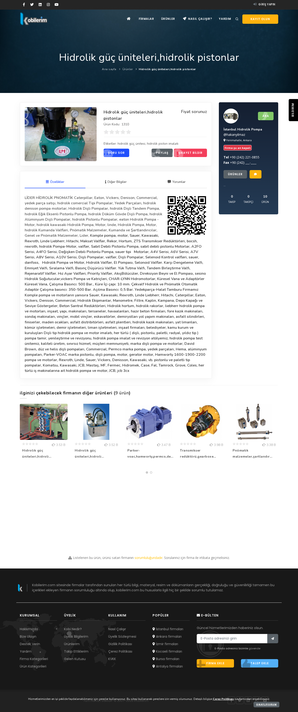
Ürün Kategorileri (33, 666)
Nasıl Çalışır (117, 629)
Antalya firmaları (169, 666)
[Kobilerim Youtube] (56, 4)
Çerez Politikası (120, 651)
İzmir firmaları (166, 644)
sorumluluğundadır (149, 557)
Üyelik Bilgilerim (76, 636)
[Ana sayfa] (129, 18)
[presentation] (21, 439)
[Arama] (237, 19)
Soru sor (116, 153)
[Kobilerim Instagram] (48, 4)
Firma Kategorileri (34, 659)
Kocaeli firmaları (168, 651)
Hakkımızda (29, 629)
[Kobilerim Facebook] (24, 4)
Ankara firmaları (168, 636)
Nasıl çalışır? (199, 19)
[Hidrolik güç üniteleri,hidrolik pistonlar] (61, 134)
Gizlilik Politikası (120, 644)
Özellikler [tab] (57, 182)
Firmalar (146, 19)
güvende (254, 648)
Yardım (225, 19)
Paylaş (162, 153)
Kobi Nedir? (73, 629)
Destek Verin (30, 644)
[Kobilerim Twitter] (32, 4)
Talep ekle (260, 663)
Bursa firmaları (167, 659)
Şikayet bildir (190, 153)
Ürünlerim (72, 644)
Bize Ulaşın (28, 636)
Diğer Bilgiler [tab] (117, 182)
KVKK (112, 659)
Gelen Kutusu (75, 659)
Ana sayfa (109, 69)
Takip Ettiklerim (76, 651)
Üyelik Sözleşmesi (122, 636)
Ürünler (168, 19)
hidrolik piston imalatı (162, 143)
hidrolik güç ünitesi (131, 143)
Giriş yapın (266, 4)
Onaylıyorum (266, 704)
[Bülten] (272, 638)
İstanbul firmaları (169, 629)
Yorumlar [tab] (179, 182)
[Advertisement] (149, 508)
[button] (147, 472)
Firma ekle (215, 663)
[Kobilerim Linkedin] (40, 4)
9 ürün (122, 393)
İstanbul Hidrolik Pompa (243, 129)
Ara (265, 116)
